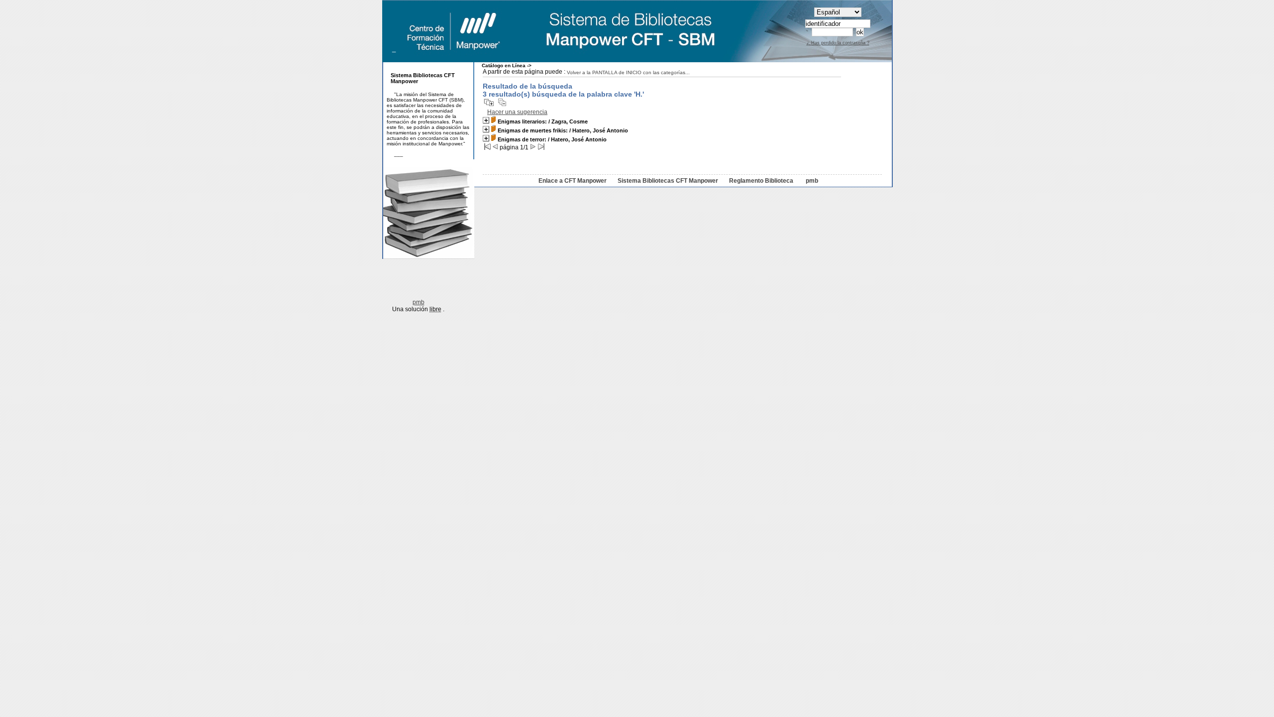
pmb (812, 180)
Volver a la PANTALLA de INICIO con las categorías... (628, 72)
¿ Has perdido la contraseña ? (838, 42)
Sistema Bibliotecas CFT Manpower (668, 180)
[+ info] (486, 120)
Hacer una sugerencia (517, 112)
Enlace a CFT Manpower (572, 180)
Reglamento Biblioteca (761, 180)
